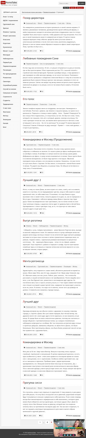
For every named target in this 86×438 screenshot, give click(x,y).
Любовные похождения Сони (40, 58)
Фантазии (6, 112)
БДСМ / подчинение (10, 20)
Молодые (6, 55)
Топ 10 (66, 8)
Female (5, 123)
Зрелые (6, 28)
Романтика (7, 78)
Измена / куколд (9, 32)
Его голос (28, 99)
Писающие (7, 70)
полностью (76, 51)
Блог (4, 127)
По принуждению (9, 74)
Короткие (6, 43)
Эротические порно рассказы (32, 12)
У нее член (7, 108)
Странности (7, 97)
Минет (40, 23)
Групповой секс (9, 24)
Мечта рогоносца (33, 261)
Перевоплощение (9, 66)
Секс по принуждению (47, 64)
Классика (6, 39)
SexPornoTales (31, 432)
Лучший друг (31, 301)
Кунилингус (7, 47)
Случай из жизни (9, 89)
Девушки (80, 8)
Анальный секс (31, 23)
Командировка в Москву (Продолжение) (47, 139)
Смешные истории (10, 93)
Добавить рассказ (10, 12)
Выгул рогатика (32, 220)
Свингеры (6, 81)
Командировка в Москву (38, 342)
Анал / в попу (8, 17)
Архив (72, 8)
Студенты (6, 100)
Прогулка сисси (32, 382)
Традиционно (8, 104)
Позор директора (33, 18)
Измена (28, 226)
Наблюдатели (8, 59)
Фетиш (5, 116)
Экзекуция (7, 119)
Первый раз (7, 62)
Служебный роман (10, 85)
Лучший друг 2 (32, 180)
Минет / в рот (8, 51)
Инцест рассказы (9, 36)
